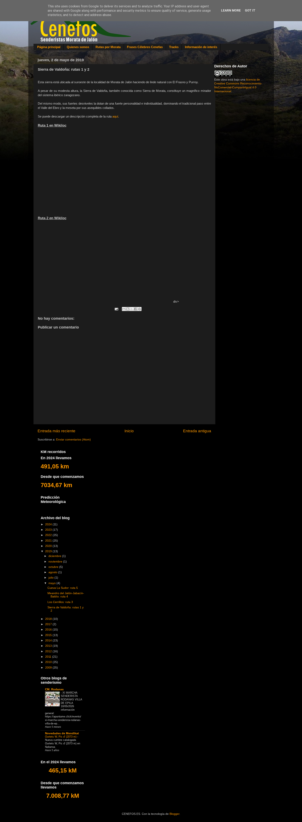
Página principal (48, 47)
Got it (250, 10)
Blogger (174, 813)
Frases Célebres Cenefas (145, 47)
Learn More (231, 10)
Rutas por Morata (108, 47)
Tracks (174, 47)
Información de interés (201, 47)
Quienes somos (78, 47)
